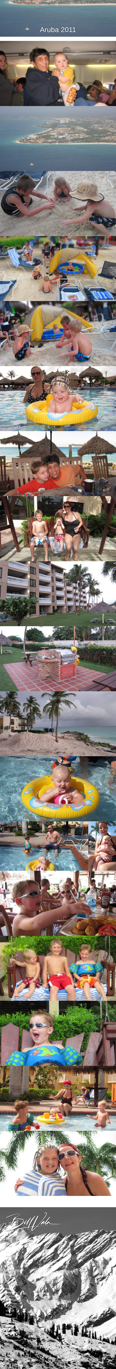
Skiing (9, 1281)
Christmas (11, 1343)
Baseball (10, 1256)
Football (10, 1264)
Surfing (10, 1285)
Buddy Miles (11, 1318)
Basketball (11, 1260)
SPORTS (11, 1252)
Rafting (10, 1277)
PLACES (11, 1235)
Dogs (9, 1314)
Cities (9, 1246)
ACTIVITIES (13, 1270)
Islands (10, 1239)
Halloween (12, 1336)
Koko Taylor (11, 1322)
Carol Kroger (11, 1303)
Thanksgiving (13, 1340)
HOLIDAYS (13, 1332)
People (10, 1292)
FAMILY (11, 1288)
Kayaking (11, 1274)
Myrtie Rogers (12, 1300)
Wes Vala (10, 1311)
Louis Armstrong (13, 1325)
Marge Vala (11, 1307)
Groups (10, 1329)
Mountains (11, 1242)
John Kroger (11, 1296)
